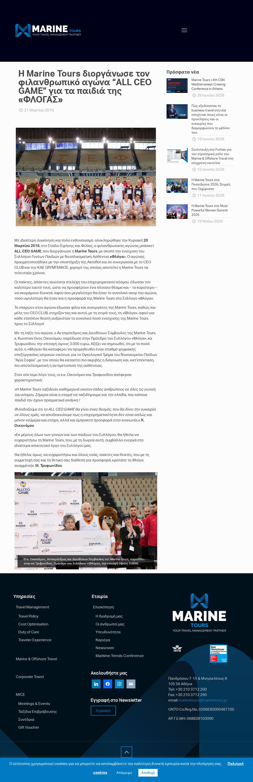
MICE (20, 694)
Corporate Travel (30, 676)
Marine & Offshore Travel (36, 659)
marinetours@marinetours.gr (203, 700)
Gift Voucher (28, 727)
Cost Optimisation (33, 624)
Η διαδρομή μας (109, 616)
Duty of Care (28, 632)
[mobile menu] (184, 30)
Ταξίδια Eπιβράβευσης (37, 711)
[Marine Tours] (49, 30)
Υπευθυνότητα (108, 632)
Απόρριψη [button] (124, 773)
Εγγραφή (103, 710)
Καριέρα (103, 640)
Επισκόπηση (103, 607)
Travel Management (32, 607)
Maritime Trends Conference (120, 655)
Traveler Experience (35, 640)
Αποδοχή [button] (148, 773)
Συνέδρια (26, 719)
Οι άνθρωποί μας (110, 624)
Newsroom (105, 647)
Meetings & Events (34, 703)
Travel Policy (28, 616)
